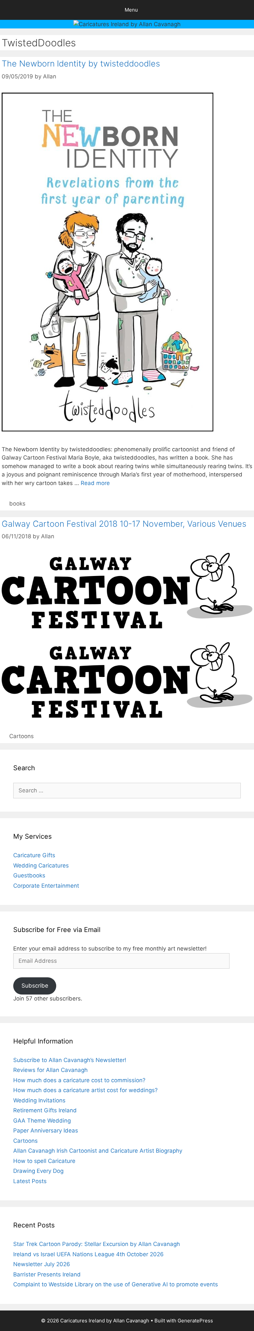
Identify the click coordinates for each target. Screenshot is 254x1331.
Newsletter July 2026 (41, 1264)
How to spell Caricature (44, 1161)
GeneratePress (195, 1320)
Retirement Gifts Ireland (45, 1110)
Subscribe (34, 985)
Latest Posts (30, 1181)
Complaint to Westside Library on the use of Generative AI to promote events (115, 1284)
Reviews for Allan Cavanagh (50, 1070)
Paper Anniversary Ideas (45, 1130)
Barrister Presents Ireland (47, 1274)
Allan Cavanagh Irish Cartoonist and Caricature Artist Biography (97, 1150)
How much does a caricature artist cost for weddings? (85, 1090)
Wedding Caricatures (41, 865)
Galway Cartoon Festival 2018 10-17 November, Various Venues (124, 524)
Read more (95, 483)
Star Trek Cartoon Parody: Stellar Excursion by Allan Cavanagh (96, 1244)
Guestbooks (29, 875)
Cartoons (21, 736)
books (17, 503)
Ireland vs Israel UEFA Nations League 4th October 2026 (88, 1254)
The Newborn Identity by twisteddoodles (81, 63)
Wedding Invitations (39, 1100)
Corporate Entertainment (46, 885)
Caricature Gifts (34, 855)
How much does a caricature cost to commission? (79, 1080)
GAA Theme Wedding (42, 1120)
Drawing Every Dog (38, 1171)
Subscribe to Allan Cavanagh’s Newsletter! (69, 1060)
